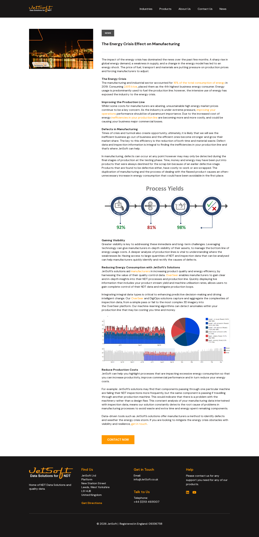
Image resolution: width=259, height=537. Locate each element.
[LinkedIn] (187, 492)
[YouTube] (194, 492)
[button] (155, 8)
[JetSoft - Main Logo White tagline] (41, 9)
